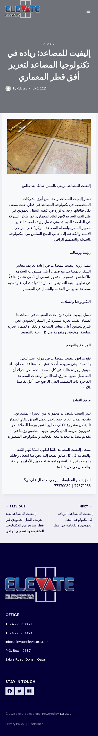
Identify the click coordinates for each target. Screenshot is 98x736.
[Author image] (8, 88)
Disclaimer (35, 724)
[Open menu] (88, 11)
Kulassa (22, 88)
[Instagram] (29, 691)
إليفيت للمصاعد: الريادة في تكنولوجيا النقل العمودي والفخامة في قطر (73, 516)
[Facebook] (9, 691)
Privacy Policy (14, 724)
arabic (49, 43)
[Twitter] (19, 691)
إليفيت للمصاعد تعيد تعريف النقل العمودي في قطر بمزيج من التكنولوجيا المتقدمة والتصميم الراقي (24, 518)
